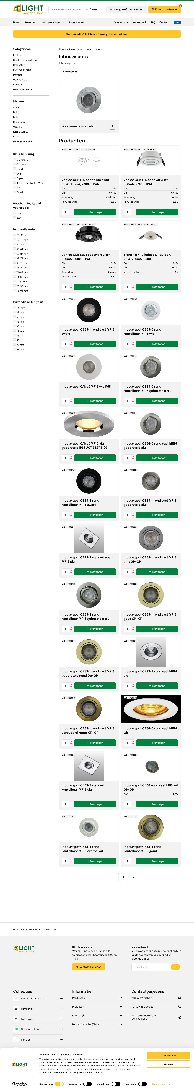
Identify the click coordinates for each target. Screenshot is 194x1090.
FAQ (153, 22)
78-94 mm (22, 290)
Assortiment (76, 22)
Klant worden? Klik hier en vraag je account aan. (97, 34)
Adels (16, 107)
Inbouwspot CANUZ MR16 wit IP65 (86, 386)
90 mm (20, 344)
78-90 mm (22, 286)
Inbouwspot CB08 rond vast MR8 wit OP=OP (151, 787)
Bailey (16, 112)
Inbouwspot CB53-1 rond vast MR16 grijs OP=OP (150, 559)
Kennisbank (140, 22)
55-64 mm (22, 249)
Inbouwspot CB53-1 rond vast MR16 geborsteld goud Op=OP (88, 673)
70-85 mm (22, 276)
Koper (19, 178)
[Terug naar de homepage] (28, 9)
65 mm (20, 326)
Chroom (21, 164)
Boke (15, 117)
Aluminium (22, 159)
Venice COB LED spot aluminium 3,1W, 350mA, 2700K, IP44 (85, 182)
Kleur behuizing (23, 154)
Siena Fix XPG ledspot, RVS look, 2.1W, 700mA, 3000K (147, 256)
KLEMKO (17, 136)
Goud (19, 169)
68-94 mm (22, 267)
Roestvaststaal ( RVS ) (29, 182)
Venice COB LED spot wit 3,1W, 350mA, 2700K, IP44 (146, 182)
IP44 (18, 213)
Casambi (17, 126)
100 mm (20, 307)
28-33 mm (22, 235)
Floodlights (19, 84)
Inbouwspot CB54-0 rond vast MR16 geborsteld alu (150, 445)
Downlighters (20, 79)
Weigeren (169, 1064)
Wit (18, 187)
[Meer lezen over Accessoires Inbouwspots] (112, 126)
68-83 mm (22, 263)
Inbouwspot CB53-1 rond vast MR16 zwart (88, 331)
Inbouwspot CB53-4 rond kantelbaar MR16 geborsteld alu (85, 616)
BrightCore (19, 121)
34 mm (20, 312)
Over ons (119, 22)
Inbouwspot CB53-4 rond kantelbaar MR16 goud (142, 849)
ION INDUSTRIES (20, 131)
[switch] (87, 1084)
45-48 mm (22, 239)
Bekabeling (19, 64)
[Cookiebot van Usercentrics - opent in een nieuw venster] (19, 1084)
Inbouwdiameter (24, 229)
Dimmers (17, 74)
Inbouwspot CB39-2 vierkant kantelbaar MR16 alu (83, 787)
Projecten (30, 22)
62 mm (20, 321)
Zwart (19, 192)
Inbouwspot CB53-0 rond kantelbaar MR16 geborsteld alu (147, 388)
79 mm (20, 331)
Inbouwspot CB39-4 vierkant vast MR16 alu (87, 559)
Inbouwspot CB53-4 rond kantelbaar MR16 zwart (80, 502)
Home (16, 22)
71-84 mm (22, 281)
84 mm (20, 340)
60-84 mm (22, 253)
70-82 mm (22, 272)
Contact (164, 22)
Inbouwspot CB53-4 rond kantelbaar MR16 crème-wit (82, 849)
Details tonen (159, 1084)
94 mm (20, 349)
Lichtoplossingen (51, 22)
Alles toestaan (168, 1055)
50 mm (20, 244)
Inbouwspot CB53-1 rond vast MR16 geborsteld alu (150, 502)
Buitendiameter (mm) (28, 302)
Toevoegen (96, 212)
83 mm (20, 335)
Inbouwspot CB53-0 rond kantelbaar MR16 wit (142, 331)
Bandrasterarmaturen (25, 60)
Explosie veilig (20, 55)
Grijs (19, 173)
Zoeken (93, 9)
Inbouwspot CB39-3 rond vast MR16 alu (150, 673)
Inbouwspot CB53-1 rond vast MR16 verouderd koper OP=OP (88, 730)
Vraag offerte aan (166, 9)
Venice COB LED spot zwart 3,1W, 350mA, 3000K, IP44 (86, 256)
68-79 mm (22, 258)
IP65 (18, 218)
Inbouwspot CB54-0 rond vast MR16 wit (150, 730)
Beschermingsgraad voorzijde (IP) (27, 205)
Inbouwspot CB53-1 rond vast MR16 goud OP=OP (150, 616)
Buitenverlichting (22, 69)
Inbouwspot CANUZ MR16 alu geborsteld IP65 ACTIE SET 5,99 (84, 445)
